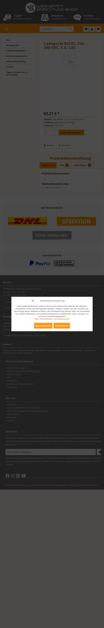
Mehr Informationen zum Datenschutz (52, 319)
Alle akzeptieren (43, 325)
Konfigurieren (61, 325)
